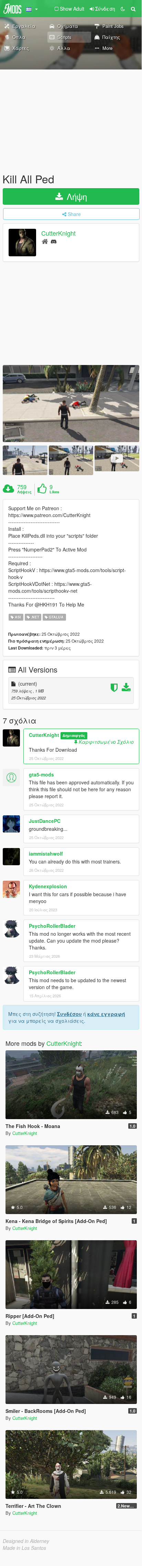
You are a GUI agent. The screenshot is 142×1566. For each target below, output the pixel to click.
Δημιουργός (74, 735)
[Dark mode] (123, 8)
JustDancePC (45, 820)
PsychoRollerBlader (52, 925)
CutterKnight (58, 233)
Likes (54, 492)
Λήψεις (24, 492)
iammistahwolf (46, 853)
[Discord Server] (53, 241)
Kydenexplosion (48, 886)
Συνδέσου (69, 1013)
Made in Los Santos (24, 1547)
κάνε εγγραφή (106, 1013)
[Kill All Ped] (71, 403)
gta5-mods (41, 774)
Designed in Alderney (26, 1540)
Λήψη (75, 196)
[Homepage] (44, 241)
